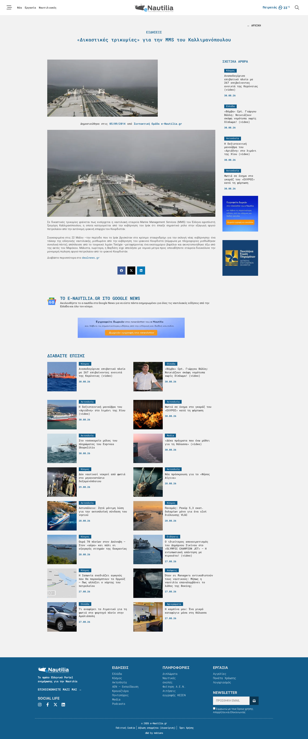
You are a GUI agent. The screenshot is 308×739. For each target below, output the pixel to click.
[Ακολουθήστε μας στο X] (55, 705)
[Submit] (254, 701)
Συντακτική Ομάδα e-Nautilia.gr (158, 123)
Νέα (19, 7)
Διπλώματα (170, 673)
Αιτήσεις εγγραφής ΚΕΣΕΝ (174, 693)
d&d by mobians (154, 733)
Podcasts (118, 703)
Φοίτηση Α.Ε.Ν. (174, 686)
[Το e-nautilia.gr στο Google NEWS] (51, 301)
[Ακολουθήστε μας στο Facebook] (48, 705)
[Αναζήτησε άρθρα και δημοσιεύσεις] (297, 7)
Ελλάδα (117, 673)
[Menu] (9, 7)
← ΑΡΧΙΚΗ (254, 25)
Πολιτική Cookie (124, 727)
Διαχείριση (167, 727)
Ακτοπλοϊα (119, 682)
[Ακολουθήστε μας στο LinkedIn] (63, 705)
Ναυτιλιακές (48, 7)
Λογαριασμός (222, 682)
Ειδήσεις (154, 32)
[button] (121, 270)
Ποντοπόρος (120, 695)
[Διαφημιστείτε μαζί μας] (131, 328)
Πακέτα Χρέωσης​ (224, 678)
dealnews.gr (91, 257)
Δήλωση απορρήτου (148, 727)
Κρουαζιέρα (120, 691)
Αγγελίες (219, 673)
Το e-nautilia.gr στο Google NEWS (100, 298)
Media (116, 699)
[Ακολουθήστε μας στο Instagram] (40, 705)
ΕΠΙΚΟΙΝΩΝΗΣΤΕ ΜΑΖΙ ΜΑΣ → (60, 689)
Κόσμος (117, 678)
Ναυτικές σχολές (169, 680)
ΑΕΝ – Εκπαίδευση (125, 686)
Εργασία (30, 7)
